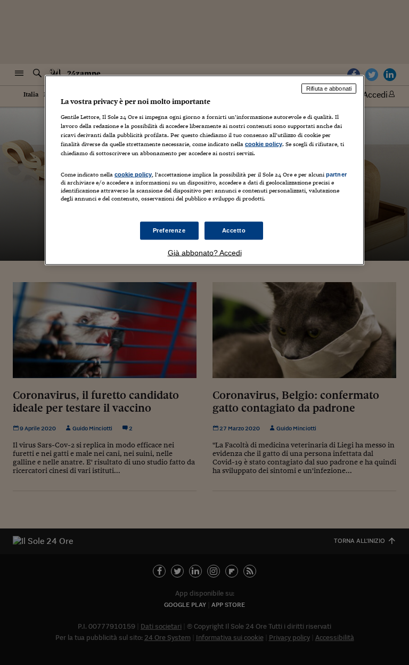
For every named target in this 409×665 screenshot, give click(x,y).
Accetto (234, 230)
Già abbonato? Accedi (205, 253)
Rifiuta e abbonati (328, 88)
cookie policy (263, 143)
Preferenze (169, 230)
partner (336, 174)
